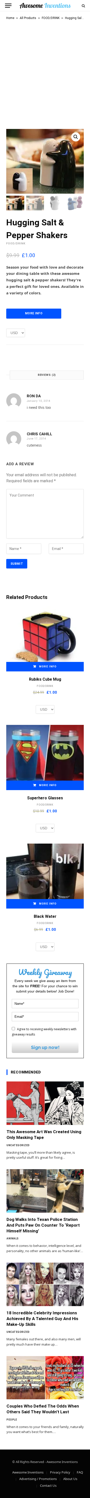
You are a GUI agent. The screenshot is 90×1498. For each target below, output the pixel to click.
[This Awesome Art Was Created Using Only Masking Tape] (45, 1103)
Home (10, 18)
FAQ (80, 1472)
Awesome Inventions (28, 1472)
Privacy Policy (60, 1472)
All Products (28, 18)
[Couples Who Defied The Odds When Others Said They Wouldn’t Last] (45, 1378)
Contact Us (48, 1485)
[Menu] (8, 5)
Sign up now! (45, 1047)
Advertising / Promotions (38, 1479)
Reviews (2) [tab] (47, 375)
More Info (33, 313)
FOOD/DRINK (51, 18)
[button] (75, 136)
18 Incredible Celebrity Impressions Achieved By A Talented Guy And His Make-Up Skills (42, 1318)
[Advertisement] (45, 73)
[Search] (83, 5)
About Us (70, 1479)
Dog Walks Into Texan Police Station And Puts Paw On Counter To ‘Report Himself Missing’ (43, 1225)
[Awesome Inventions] (44, 5)
